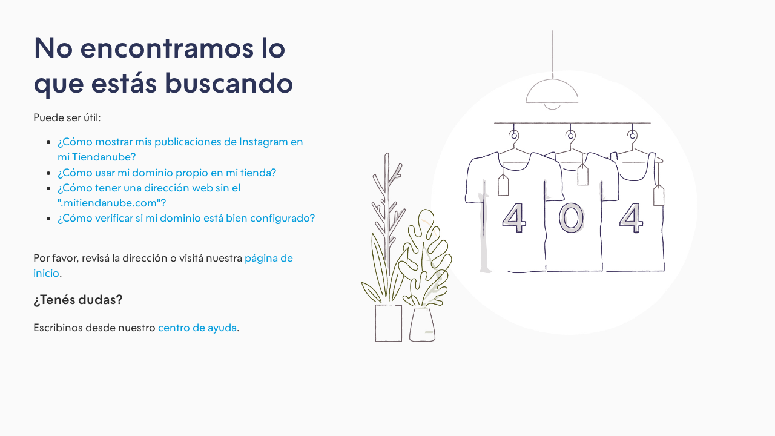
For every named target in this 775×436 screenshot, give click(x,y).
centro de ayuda (197, 327)
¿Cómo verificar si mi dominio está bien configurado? (186, 217)
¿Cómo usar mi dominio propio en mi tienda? (167, 172)
